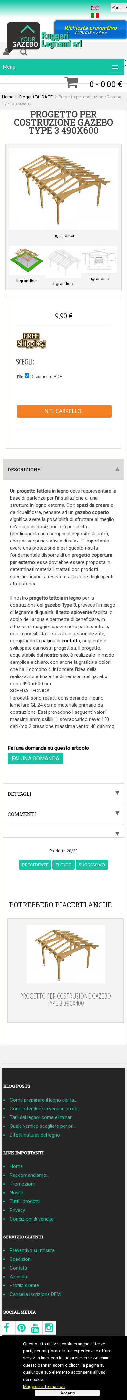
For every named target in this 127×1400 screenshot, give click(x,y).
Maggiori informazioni (44, 1386)
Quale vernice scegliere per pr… (42, 1126)
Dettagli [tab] (19, 793)
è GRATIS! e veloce (90, 29)
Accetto (67, 1393)
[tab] (63, 831)
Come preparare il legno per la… (43, 1100)
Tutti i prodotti (25, 1201)
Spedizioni (21, 1259)
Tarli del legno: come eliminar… (42, 1117)
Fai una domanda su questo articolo (48, 748)
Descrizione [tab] (24, 469)
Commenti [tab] (22, 814)
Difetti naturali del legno (35, 1135)
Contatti (18, 1268)
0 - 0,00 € (106, 84)
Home (16, 1166)
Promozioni (22, 1184)
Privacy (17, 1210)
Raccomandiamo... (29, 1175)
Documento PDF (46, 376)
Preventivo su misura (32, 1250)
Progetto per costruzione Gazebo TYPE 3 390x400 (65, 999)
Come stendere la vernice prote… (45, 1109)
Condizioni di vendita (32, 1219)
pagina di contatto (60, 641)
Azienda (18, 1277)
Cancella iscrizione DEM (35, 1294)
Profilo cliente (24, 1285)
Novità (16, 1193)
